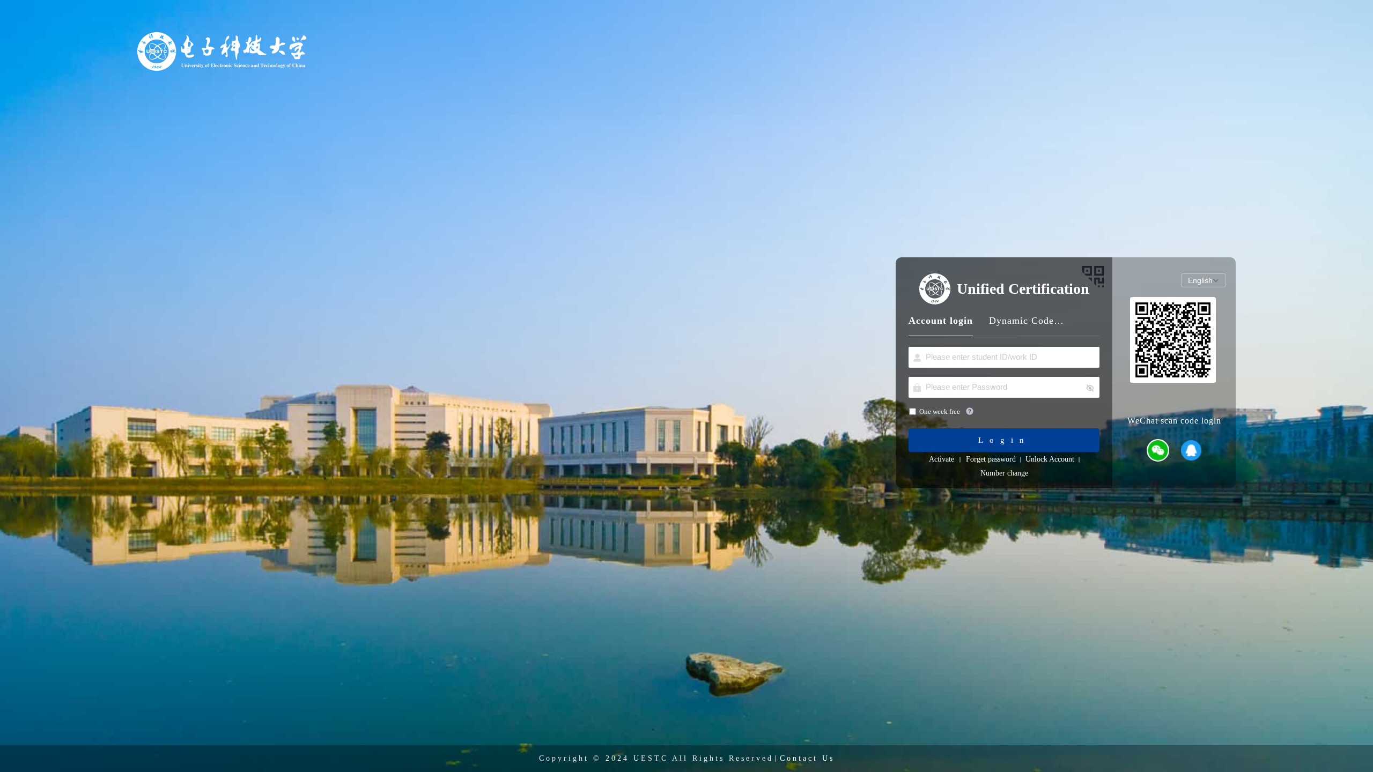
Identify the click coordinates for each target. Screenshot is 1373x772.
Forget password (991, 459)
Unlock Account (1049, 459)
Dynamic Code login (1026, 320)
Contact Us (807, 758)
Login (1004, 440)
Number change (1004, 473)
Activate (941, 459)
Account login (941, 320)
